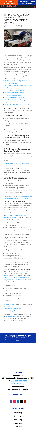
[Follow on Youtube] (25, 401)
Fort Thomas (18, 280)
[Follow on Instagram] (14, 401)
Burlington (12, 277)
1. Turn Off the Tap (12, 83)
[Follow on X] (21, 401)
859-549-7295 (21, 381)
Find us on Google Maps (10, 311)
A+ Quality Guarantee (12, 316)
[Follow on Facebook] (11, 401)
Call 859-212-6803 (9, 304)
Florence (6, 277)
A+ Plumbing (8, 26)
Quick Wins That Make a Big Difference (16, 81)
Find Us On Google (17, 384)
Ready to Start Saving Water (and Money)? (17, 104)
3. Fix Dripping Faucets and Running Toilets (19, 90)
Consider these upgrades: (14, 95)
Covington (11, 280)
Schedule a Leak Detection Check (14, 97)
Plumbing (24, 26)
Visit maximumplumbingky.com (12, 308)
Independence (20, 277)
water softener (15, 250)
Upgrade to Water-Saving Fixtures (14, 92)
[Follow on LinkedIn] (18, 401)
